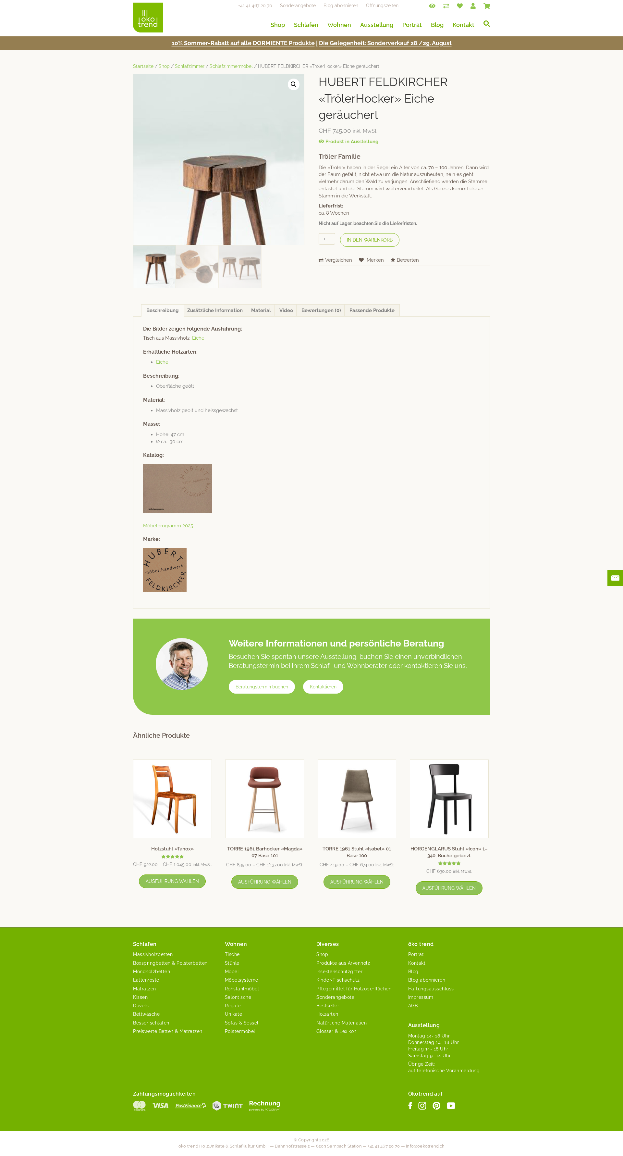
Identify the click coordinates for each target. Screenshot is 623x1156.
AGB (413, 1005)
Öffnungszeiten (382, 5)
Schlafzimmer (189, 66)
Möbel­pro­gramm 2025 (168, 526)
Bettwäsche (146, 1014)
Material (261, 310)
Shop (278, 24)
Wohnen (339, 24)
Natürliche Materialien (341, 1022)
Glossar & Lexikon (336, 1031)
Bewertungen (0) (321, 310)
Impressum (421, 997)
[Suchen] (484, 23)
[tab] (162, 310)
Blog (437, 24)
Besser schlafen (151, 1022)
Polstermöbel (240, 1031)
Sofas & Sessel (242, 1022)
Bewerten (408, 260)
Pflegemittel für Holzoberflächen (353, 988)
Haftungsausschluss (431, 988)
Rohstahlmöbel (242, 988)
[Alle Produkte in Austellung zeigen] (432, 5)
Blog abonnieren (341, 5)
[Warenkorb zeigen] (486, 5)
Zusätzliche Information (215, 310)
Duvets (141, 1005)
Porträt (412, 24)
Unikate (233, 1014)
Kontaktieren (323, 686)
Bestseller (327, 1005)
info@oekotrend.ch (425, 1146)
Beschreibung (162, 310)
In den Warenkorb (370, 240)
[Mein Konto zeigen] (473, 5)
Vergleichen (338, 260)
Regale (233, 1005)
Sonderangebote (298, 5)
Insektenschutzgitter (339, 971)
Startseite (143, 66)
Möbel (232, 971)
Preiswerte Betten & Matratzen (167, 1031)
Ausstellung (376, 24)
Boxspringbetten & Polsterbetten (170, 963)
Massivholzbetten (153, 954)
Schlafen (306, 24)
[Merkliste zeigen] (460, 5)
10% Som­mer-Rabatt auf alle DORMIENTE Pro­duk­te (243, 43)
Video (286, 310)
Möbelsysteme (241, 980)
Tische (232, 954)
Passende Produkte (372, 310)
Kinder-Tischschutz (338, 980)
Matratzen (144, 988)
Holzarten (327, 1014)
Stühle (232, 963)
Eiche (198, 338)
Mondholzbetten (151, 971)
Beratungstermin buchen (262, 686)
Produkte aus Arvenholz (343, 963)
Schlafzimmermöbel (231, 66)
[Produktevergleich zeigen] (446, 5)
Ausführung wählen (172, 881)
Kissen (140, 997)
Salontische (238, 997)
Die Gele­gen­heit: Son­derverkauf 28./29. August (385, 43)
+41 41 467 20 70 (255, 5)
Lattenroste (146, 980)
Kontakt (463, 24)
